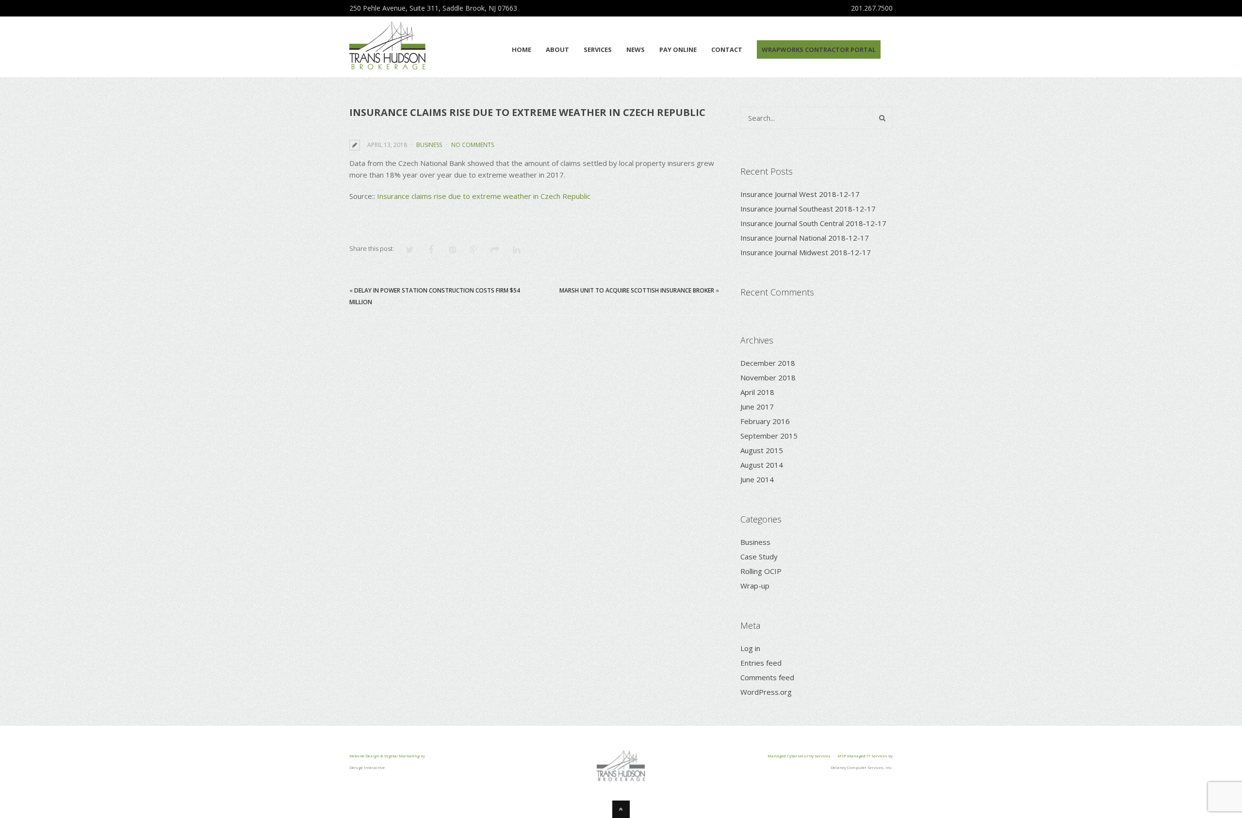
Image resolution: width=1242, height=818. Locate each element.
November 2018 (768, 377)
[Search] (882, 118)
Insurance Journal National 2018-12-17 (804, 238)
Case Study (759, 556)
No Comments (472, 145)
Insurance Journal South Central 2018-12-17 (813, 223)
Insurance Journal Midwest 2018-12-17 (805, 252)
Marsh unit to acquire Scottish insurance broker (636, 290)
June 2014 (757, 479)
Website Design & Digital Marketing (384, 755)
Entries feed (761, 663)
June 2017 (757, 406)
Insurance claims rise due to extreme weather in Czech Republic (483, 196)
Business (429, 145)
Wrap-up (754, 585)
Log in (750, 648)
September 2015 (769, 436)
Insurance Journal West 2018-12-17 (800, 194)
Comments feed (767, 677)
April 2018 (757, 392)
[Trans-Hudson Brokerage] (387, 64)
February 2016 (765, 421)
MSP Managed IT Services (862, 755)
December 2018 (767, 363)
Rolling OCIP (761, 571)
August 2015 (761, 450)
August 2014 (761, 465)
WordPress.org (766, 692)
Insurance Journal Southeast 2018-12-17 (808, 208)
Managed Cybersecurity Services (799, 755)
